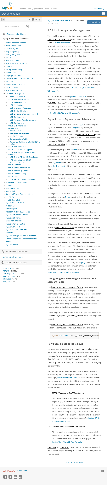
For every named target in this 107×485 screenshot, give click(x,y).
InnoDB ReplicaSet (13, 200)
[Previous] (29, 19)
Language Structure (13, 75)
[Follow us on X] (10, 478)
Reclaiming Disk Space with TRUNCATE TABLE (25, 143)
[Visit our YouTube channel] (20, 478)
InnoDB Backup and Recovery (19, 168)
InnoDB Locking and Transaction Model (23, 114)
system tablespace (62, 42)
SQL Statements (12, 87)
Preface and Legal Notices (16, 43)
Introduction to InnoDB (16, 96)
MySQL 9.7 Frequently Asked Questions (21, 236)
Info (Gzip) (7, 279)
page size (76, 127)
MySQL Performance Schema (17, 215)
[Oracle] (9, 471)
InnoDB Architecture (15, 105)
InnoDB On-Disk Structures (18, 111)
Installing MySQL (12, 48)
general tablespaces (78, 96)
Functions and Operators (15, 84)
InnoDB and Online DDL (17, 146)
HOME (73, 463)
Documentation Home (16, 34)
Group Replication (12, 188)
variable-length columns (67, 377)
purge (83, 262)
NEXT (81, 463)
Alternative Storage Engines (16, 182)
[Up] (36, 19)
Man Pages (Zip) (9, 276)
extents (74, 149)
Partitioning (10, 206)
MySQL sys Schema (13, 218)
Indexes (9, 242)
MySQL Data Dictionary (15, 90)
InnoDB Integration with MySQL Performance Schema (20, 161)
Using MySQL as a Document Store (19, 194)
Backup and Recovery (14, 69)
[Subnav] (4, 45)
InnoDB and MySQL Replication (19, 171)
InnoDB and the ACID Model (18, 99)
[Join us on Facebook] (5, 478)
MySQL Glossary (12, 245)
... (73, 21)
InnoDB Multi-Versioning (17, 102)
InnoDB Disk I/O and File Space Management (19, 127)
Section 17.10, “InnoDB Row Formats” (67, 442)
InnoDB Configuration (16, 117)
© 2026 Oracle (22, 471)
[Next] (39, 19)
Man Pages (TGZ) (9, 274)
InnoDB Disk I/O (16, 130)
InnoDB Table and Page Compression (22, 120)
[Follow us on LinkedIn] (15, 478)
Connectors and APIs (14, 221)
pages (80, 124)
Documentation (11, 13)
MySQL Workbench (13, 227)
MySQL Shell (10, 191)
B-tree (67, 197)
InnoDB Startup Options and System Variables (21, 153)
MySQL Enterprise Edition (15, 224)
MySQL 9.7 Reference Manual (59, 21)
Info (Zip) (6, 281)
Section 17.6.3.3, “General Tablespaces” (63, 113)
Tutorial (8, 57)
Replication (10, 185)
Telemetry (9, 233)
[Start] (33, 19)
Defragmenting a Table (19, 139)
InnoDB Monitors (14, 165)
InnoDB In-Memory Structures (19, 108)
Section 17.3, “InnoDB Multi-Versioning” (64, 272)
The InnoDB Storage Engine (16, 93)
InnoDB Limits (13, 176)
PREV (68, 463)
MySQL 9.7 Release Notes (13, 257)
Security (9, 66)
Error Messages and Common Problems (21, 239)
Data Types (10, 81)
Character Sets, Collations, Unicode (19, 78)
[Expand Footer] (102, 471)
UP (77, 463)
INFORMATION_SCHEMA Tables (18, 212)
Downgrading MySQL (14, 54)
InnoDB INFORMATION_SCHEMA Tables (23, 157)
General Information (13, 45)
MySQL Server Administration (17, 63)
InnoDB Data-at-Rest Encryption (20, 149)
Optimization (10, 72)
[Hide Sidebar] (3, 19)
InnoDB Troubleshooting (17, 173)
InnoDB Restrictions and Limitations (21, 179)
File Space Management (20, 133)
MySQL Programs (12, 60)
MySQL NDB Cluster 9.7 (15, 203)
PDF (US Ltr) (7, 268)
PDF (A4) (6, 271)
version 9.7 (93, 22)
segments (57, 162)
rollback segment (58, 166)
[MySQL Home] (8, 6)
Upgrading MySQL (13, 51)
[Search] (27, 26)
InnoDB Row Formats (16, 123)
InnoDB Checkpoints (17, 136)
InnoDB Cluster (11, 197)
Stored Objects (11, 209)
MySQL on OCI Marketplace (16, 230)
